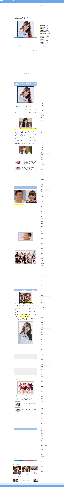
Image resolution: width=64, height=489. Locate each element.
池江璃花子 (42, 344)
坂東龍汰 (42, 223)
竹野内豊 (42, 403)
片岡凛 (42, 364)
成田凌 (42, 275)
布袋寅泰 (42, 265)
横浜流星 (42, 329)
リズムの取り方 (43, 142)
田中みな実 (42, 376)
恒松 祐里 (42, 273)
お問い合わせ (26, 2)
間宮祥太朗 (42, 451)
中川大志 (42, 152)
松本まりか (42, 307)
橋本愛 (42, 334)
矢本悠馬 (42, 386)
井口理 (42, 169)
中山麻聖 (42, 149)
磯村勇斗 (42, 391)
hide (27, 73)
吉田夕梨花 (42, 213)
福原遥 (42, 393)
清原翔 (42, 354)
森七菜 (42, 322)
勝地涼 (42, 194)
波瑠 (41, 349)
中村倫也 (42, 154)
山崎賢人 (42, 250)
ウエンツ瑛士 (42, 125)
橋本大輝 (42, 332)
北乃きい (42, 196)
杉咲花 (42, 297)
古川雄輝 (42, 206)
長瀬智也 (42, 449)
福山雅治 (42, 396)
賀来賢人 (42, 433)
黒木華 (42, 471)
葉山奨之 (42, 418)
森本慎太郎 (42, 324)
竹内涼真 (42, 401)
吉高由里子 (42, 216)
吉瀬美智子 (42, 211)
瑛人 (41, 371)
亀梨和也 (42, 159)
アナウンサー (42, 122)
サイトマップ (21, 2)
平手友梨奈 (42, 268)
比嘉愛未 (42, 337)
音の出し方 (42, 454)
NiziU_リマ (42, 112)
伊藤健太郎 (42, 179)
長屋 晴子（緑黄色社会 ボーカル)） (45, 446)
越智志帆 (42, 435)
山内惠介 (42, 248)
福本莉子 (42, 398)
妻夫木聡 (42, 231)
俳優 (41, 191)
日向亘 (42, 287)
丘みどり (42, 147)
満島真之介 (42, 361)
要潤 (41, 428)
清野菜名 (42, 356)
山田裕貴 (42, 253)
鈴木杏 (42, 440)
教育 (41, 280)
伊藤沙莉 (42, 181)
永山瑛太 (42, 342)
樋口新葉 (42, 327)
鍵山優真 (42, 443)
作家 (41, 189)
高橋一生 (42, 464)
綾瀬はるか (42, 406)
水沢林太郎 (42, 339)
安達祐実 (42, 233)
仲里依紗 (42, 174)
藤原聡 (42, 423)
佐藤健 (42, 184)
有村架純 (42, 292)
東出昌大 (42, 300)
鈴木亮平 (42, 438)
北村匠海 (42, 201)
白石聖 (42, 381)
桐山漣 (42, 317)
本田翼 (42, 295)
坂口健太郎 (42, 221)
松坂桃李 (42, 305)
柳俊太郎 (42, 312)
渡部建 (42, 359)
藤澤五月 (42, 425)
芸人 (41, 411)
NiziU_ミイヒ (43, 110)
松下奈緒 (42, 302)
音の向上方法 (42, 456)
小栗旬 (42, 238)
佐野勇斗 (42, 186)
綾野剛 (42, 408)
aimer (42, 105)
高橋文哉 (42, 466)
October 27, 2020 (24, 373)
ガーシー (42, 127)
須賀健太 (42, 459)
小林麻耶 (42, 236)
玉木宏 (42, 366)
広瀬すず (42, 270)
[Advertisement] (26, 9)
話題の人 (42, 430)
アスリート (42, 120)
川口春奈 (42, 258)
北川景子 (42, 199)
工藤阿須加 (42, 263)
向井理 (42, 218)
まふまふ (42, 117)
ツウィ (42, 130)
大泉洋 (42, 228)
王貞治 (42, 369)
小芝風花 (42, 243)
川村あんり (42, 260)
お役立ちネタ (42, 115)
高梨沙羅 (42, 461)
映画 (41, 290)
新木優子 (42, 285)
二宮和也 (42, 162)
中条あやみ (42, 157)
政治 (17, 2)
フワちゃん (42, 137)
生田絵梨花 (42, 374)
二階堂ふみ (42, 164)
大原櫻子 (42, 226)
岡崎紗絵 (42, 255)
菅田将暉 (42, 413)
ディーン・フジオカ (43, 132)
